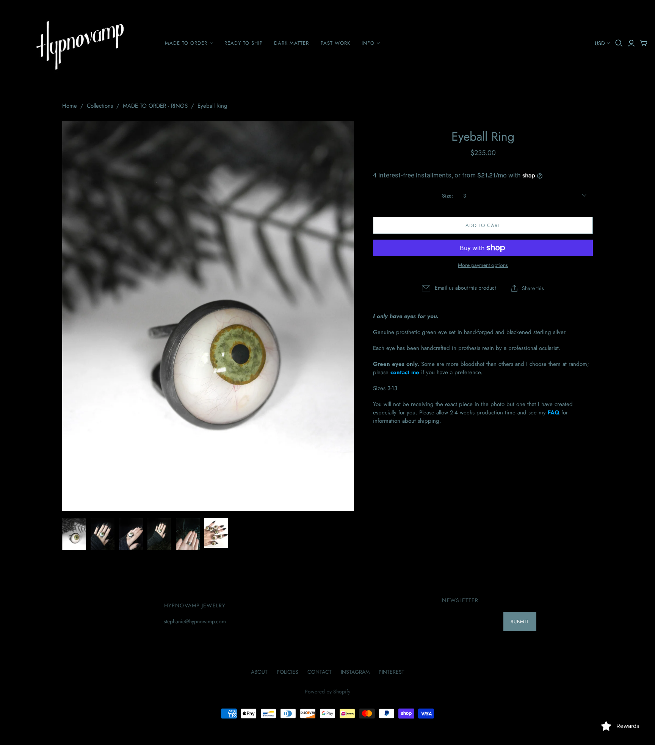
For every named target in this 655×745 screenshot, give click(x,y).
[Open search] (619, 43)
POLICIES (287, 672)
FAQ (553, 412)
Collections (100, 106)
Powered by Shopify (327, 691)
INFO (368, 43)
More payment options (483, 265)
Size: (447, 195)
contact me (404, 372)
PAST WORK (335, 43)
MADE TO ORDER (186, 43)
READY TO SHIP (243, 43)
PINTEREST (391, 672)
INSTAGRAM (355, 672)
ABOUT (259, 672)
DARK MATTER (291, 43)
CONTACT (319, 672)
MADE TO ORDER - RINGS (155, 106)
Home (69, 106)
